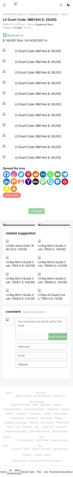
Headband (21, 413)
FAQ (5, 445)
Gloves (9, 413)
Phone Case (62, 422)
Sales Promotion (59, 440)
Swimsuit (27, 426)
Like (40, 445)
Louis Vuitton (12, 195)
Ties (36, 426)
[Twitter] (21, 174)
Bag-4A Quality (23, 395)
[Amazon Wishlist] (6, 189)
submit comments (58, 336)
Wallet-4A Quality (42, 395)
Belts (35, 404)
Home (9, 392)
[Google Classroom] (65, 181)
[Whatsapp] (50, 174)
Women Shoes (59, 431)
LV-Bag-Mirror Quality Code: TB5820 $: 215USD (52, 263)
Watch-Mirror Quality (39, 431)
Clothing (57, 404)
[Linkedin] (6, 181)
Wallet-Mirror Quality (16, 431)
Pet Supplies (47, 422)
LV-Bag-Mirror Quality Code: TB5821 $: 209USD (20, 280)
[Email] (57, 174)
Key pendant (60, 413)
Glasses (65, 409)
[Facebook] (6, 174)
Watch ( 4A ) (60, 395)
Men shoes (46, 417)
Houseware (35, 413)
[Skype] (50, 181)
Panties (58, 417)
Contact (38, 454)
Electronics (53, 409)
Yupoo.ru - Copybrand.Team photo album (38, 14)
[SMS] (43, 181)
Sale (41, 436)
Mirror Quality (36, 401)
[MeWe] (43, 174)
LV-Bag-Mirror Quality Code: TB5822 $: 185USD (52, 280)
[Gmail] (21, 181)
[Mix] (13, 181)
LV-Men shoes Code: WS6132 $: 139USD (20, 247)
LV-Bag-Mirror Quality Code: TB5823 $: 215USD (20, 296)
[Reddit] (35, 174)
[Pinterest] (28, 174)
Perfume (33, 422)
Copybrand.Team (44, 24)
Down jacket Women (34, 409)
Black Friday (42, 440)
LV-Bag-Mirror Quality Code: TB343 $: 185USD (52, 247)
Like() (36, 211)
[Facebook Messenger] (57, 181)
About (48, 454)
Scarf (64, 14)
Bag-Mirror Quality (21, 404)
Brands (7, 436)
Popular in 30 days (41, 448)
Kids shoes (32, 417)
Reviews (27, 454)
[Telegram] (65, 174)
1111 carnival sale (24, 440)
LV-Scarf (17, 27)
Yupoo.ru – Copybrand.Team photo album (40, 460)
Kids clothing (17, 417)
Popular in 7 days (20, 448)
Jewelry (47, 413)
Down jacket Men (12, 409)
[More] (13, 189)
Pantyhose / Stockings (15, 422)
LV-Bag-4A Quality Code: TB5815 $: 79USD (51, 296)
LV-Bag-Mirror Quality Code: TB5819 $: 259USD (20, 263)
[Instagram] (13, 174)
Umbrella (61, 426)
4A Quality (41, 392)
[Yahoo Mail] (28, 181)
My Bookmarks (61, 448)
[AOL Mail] (35, 181)
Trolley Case (47, 426)
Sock (17, 426)
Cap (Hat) (45, 404)
